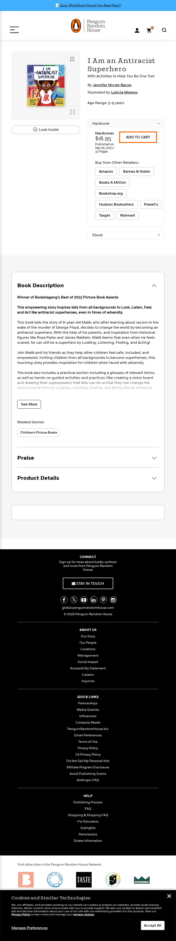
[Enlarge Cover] (72, 112)
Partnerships (88, 703)
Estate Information (88, 841)
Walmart (127, 215)
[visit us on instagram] (113, 599)
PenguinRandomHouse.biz (87, 729)
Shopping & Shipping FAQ (88, 815)
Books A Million (112, 182)
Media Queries (88, 710)
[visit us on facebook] (64, 599)
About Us (88, 630)
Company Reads (88, 722)
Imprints (88, 681)
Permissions (88, 834)
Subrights (88, 828)
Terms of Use (88, 742)
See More (29, 404)
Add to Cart (138, 137)
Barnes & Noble (136, 171)
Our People (88, 643)
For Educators (88, 821)
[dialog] (88, 915)
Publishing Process (87, 802)
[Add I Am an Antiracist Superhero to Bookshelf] (72, 59)
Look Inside (48, 129)
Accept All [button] (153, 925)
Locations (87, 649)
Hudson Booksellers (116, 204)
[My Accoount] (137, 30)
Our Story (88, 636)
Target (104, 215)
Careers (88, 675)
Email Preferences (88, 735)
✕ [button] (169, 896)
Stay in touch (89, 583)
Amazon (106, 171)
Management (88, 655)
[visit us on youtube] (83, 599)
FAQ (88, 809)
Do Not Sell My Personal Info (87, 761)
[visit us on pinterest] (103, 599)
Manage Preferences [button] (29, 928)
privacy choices (83, 915)
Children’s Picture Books (38, 432)
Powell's (151, 204)
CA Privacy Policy (88, 754)
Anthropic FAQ (88, 780)
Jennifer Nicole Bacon (112, 85)
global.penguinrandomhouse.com (88, 608)
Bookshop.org (111, 193)
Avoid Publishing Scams (88, 774)
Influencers (87, 716)
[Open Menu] (14, 29)
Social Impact (88, 662)
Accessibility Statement (88, 668)
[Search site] (164, 30)
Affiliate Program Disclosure (88, 767)
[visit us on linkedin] (93, 599)
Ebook (126, 235)
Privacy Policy (88, 748)
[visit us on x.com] (73, 599)
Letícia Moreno (124, 92)
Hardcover (126, 123)
